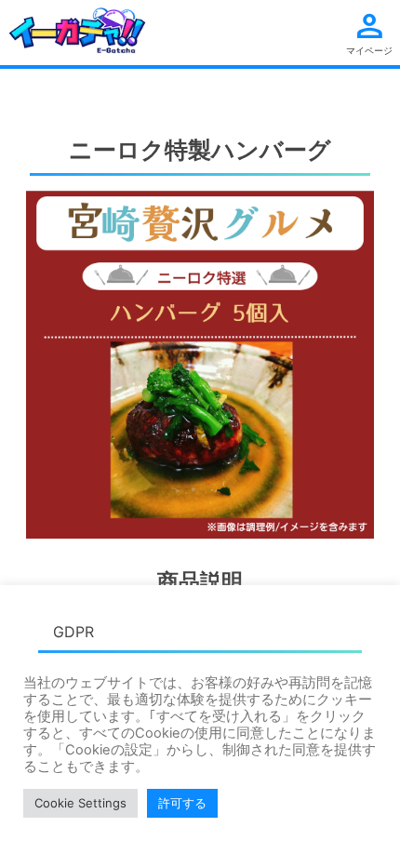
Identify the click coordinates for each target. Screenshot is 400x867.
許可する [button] (182, 802)
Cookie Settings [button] (80, 802)
